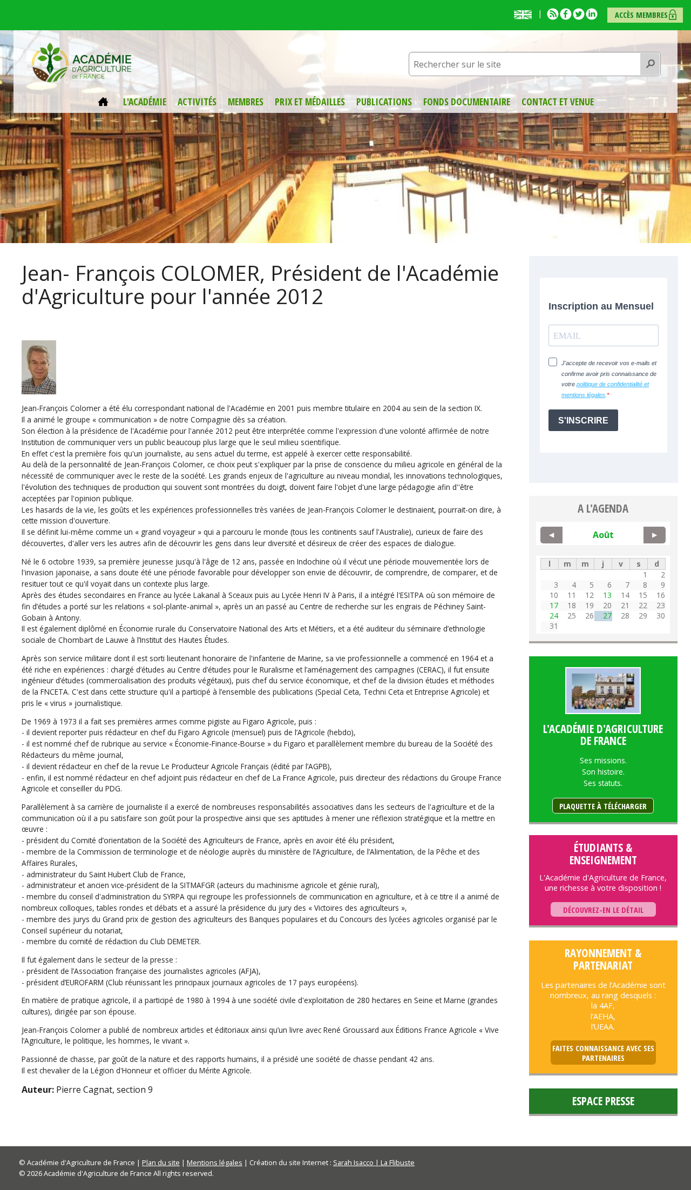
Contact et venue (557, 102)
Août (603, 535)
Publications (384, 102)
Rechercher (650, 64)
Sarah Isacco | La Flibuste (374, 1162)
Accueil (105, 102)
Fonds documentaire (466, 102)
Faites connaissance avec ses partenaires (603, 1053)
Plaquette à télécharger (603, 806)
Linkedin (591, 14)
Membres (245, 102)
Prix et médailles (310, 102)
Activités (197, 102)
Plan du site (161, 1162)
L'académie (144, 102)
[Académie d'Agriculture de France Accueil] (81, 62)
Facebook (565, 14)
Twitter (578, 14)
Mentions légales (214, 1162)
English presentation (525, 15)
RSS (552, 14)
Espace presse (603, 1100)
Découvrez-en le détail (603, 910)
